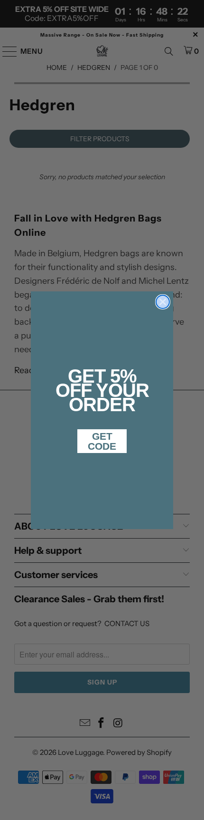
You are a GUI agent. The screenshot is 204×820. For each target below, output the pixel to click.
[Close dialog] (162, 302)
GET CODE (102, 441)
